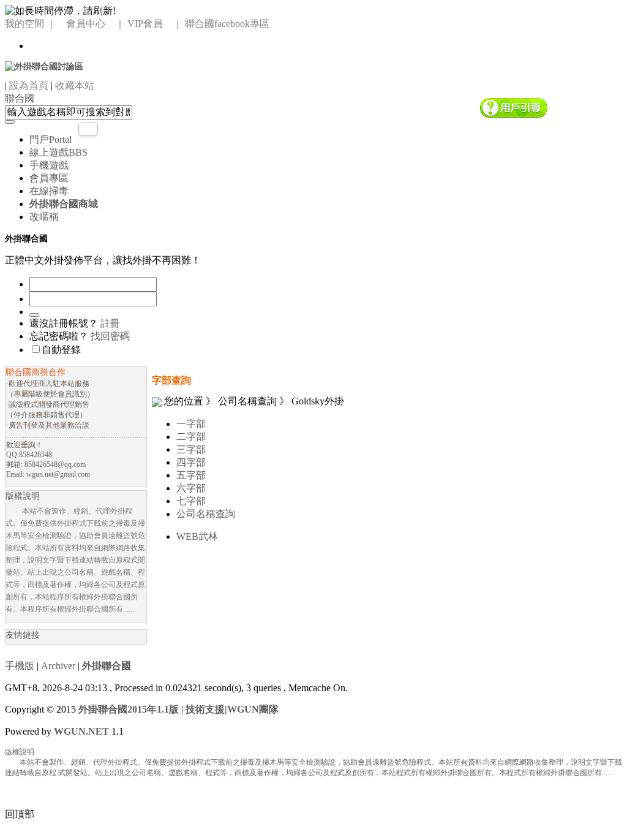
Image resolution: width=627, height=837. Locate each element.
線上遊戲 (58, 152)
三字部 (191, 449)
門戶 (50, 139)
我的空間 (24, 23)
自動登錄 (61, 349)
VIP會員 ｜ (154, 23)
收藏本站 (74, 85)
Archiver (58, 666)
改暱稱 (44, 216)
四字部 (191, 462)
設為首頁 (28, 85)
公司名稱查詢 (205, 514)
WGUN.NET (81, 731)
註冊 (110, 323)
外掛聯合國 (106, 666)
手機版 (19, 666)
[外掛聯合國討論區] (44, 65)
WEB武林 (197, 536)
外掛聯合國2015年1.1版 (128, 709)
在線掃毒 (49, 191)
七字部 (191, 501)
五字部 (191, 475)
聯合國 (19, 98)
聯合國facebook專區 (227, 23)
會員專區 (49, 178)
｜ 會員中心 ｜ (86, 23)
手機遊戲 (49, 165)
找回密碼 (110, 336)
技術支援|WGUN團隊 (232, 709)
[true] (10, 122)
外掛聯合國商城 (63, 204)
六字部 (191, 488)
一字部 (191, 423)
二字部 (191, 436)
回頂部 (19, 814)
